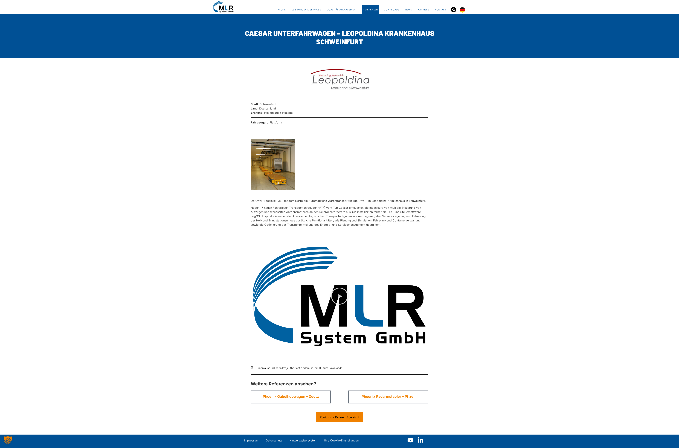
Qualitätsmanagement (342, 9)
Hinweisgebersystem (303, 440)
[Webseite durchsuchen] (453, 9)
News (408, 9)
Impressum (251, 440)
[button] (339, 296)
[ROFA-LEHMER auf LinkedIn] (420, 440)
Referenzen (370, 9)
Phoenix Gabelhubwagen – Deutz (291, 396)
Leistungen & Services (306, 9)
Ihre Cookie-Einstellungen (341, 440)
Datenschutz (274, 440)
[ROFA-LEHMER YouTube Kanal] (410, 440)
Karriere (423, 9)
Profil (281, 9)
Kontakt (440, 9)
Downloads (391, 9)
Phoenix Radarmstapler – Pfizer (388, 396)
